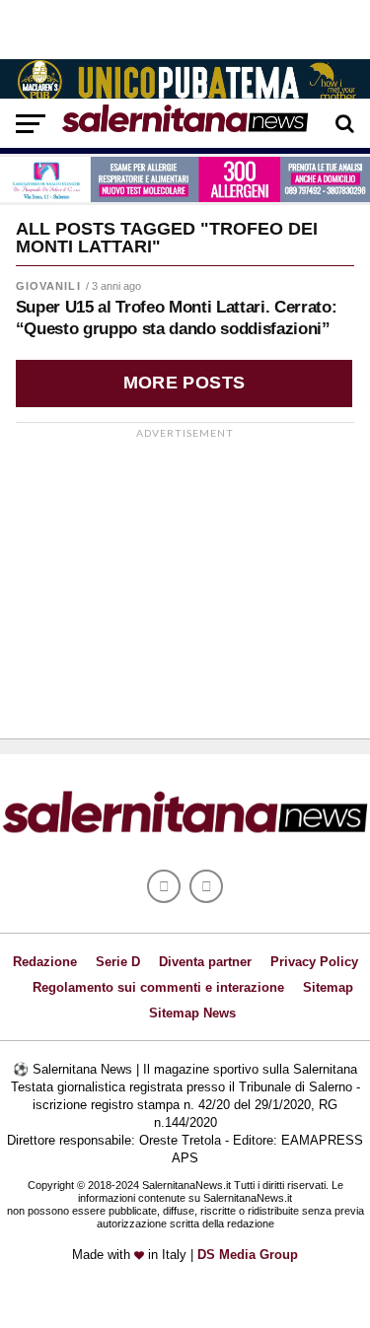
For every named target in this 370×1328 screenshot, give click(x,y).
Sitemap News (192, 1013)
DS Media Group (247, 1254)
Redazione (45, 961)
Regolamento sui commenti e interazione (158, 987)
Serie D (118, 961)
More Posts (184, 382)
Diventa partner (205, 961)
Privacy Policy (314, 961)
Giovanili (48, 286)
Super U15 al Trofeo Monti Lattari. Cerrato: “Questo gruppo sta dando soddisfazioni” (176, 318)
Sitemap (328, 987)
